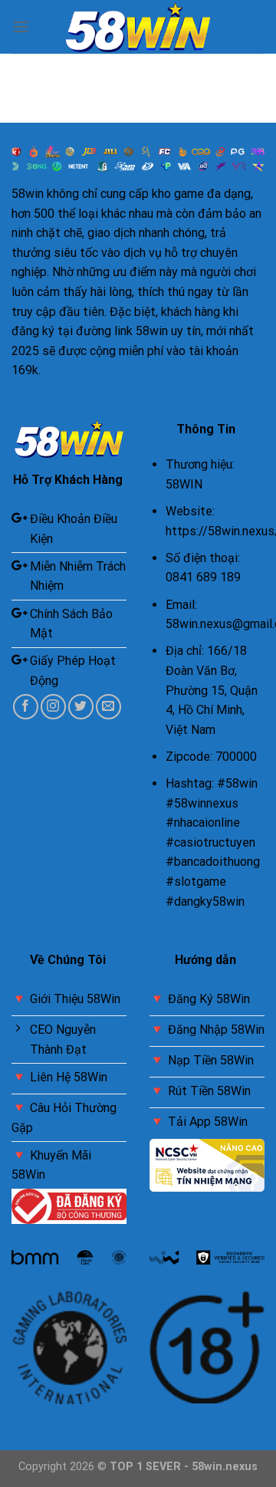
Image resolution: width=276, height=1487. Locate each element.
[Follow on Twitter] (81, 706)
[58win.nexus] (138, 27)
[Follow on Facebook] (25, 706)
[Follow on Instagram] (53, 706)
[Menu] (21, 26)
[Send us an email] (108, 706)
